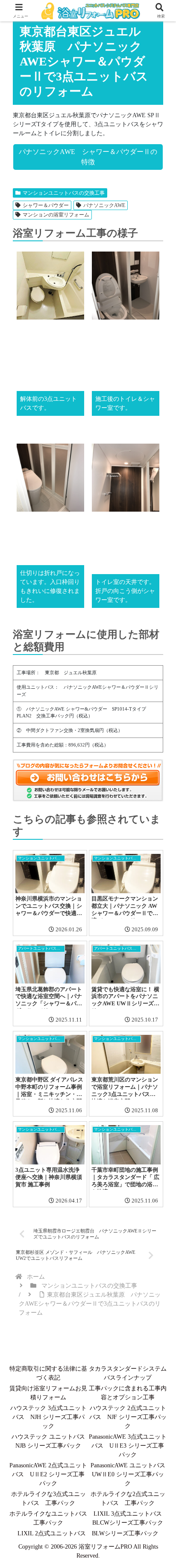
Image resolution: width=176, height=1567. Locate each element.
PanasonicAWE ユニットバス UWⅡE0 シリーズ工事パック (129, 1474)
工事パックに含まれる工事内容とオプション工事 (128, 1393)
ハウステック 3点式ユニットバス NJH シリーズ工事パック (48, 1417)
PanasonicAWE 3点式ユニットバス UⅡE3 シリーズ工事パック (128, 1446)
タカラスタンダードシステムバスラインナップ (128, 1373)
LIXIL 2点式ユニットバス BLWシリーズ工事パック (88, 1533)
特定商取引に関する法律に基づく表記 (48, 1373)
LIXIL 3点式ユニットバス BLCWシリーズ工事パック (129, 1518)
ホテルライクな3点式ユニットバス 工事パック (48, 1498)
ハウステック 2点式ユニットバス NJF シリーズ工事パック (128, 1417)
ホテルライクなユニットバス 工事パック (48, 1518)
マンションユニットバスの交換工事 (64, 193)
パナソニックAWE (104, 205)
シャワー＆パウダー (46, 205)
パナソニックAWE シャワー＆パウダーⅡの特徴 (88, 157)
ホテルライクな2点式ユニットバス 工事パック (128, 1498)
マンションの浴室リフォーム (56, 215)
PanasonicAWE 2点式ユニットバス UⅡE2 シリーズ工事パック (48, 1474)
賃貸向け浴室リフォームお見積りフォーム (48, 1393)
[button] (156, 1211)
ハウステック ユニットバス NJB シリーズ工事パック (49, 1441)
